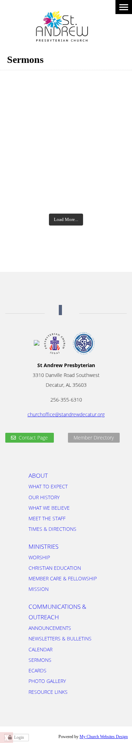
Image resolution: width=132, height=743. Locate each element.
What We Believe (49, 507)
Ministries (43, 546)
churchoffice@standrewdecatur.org (66, 414)
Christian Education (55, 568)
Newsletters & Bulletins (60, 638)
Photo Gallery (47, 681)
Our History (44, 497)
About (38, 475)
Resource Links (48, 692)
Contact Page (33, 437)
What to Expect (48, 486)
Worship (39, 557)
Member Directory (94, 437)
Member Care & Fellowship (63, 578)
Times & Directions (52, 529)
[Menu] (123, 7)
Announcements (50, 628)
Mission (39, 589)
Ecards (37, 670)
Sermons (40, 660)
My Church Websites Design (104, 736)
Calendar (40, 649)
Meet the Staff (47, 518)
